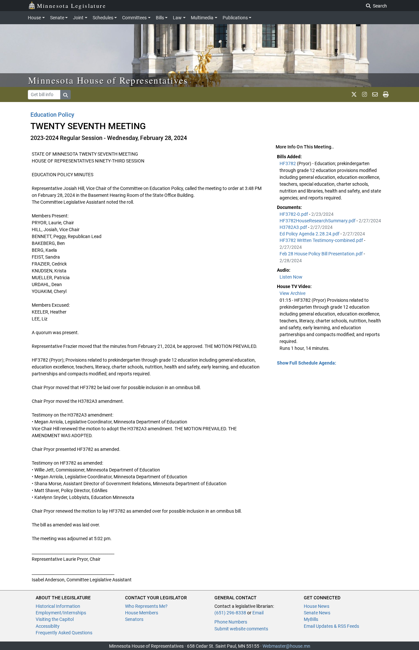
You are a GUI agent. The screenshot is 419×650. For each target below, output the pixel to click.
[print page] (385, 94)
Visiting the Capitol (55, 619)
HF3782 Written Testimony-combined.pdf (322, 240)
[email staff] (375, 94)
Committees (134, 17)
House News (316, 606)
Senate (57, 17)
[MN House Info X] (354, 94)
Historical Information (58, 606)
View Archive (292, 293)
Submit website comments (241, 628)
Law (177, 17)
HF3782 (288, 163)
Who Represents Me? (146, 606)
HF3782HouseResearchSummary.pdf (318, 220)
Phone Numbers (230, 621)
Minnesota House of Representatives (108, 80)
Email (258, 612)
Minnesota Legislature (71, 5)
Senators (134, 619)
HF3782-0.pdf (294, 214)
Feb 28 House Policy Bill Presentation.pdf (322, 253)
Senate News (317, 612)
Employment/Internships (61, 612)
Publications (235, 17)
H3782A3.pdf (294, 227)
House (34, 17)
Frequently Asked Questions (64, 632)
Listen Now (291, 277)
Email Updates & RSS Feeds (331, 626)
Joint (78, 17)
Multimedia (202, 17)
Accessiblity (48, 626)
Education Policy (52, 114)
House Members (141, 612)
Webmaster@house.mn (286, 646)
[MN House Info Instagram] (364, 94)
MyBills (311, 619)
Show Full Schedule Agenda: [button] (306, 363)
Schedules (103, 17)
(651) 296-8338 (230, 612)
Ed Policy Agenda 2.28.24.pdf (310, 233)
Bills (160, 17)
